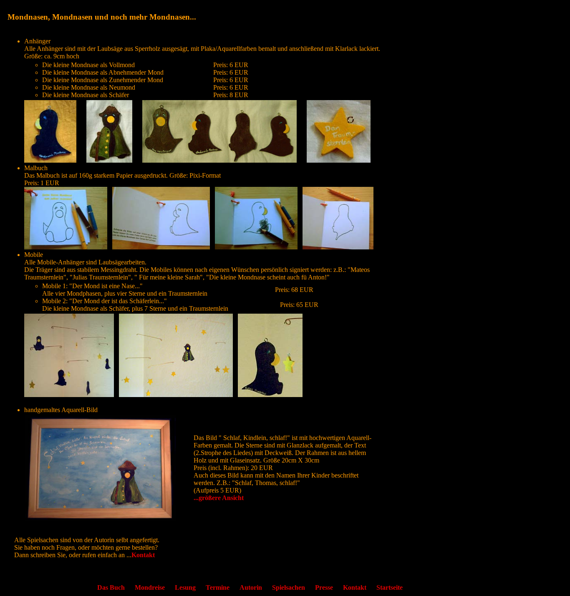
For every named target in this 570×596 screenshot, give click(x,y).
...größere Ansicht (219, 497)
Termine (218, 587)
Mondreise (150, 587)
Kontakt (143, 554)
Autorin (251, 587)
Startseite (389, 587)
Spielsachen (288, 587)
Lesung (185, 587)
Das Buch (111, 587)
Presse (324, 587)
